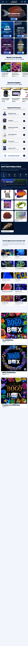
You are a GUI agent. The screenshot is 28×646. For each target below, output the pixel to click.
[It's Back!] (7, 29)
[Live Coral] (7, 46)
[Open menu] (3, 1)
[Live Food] (20, 46)
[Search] (6, 1)
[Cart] (25, 1)
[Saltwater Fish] (14, 13)
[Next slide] (25, 69)
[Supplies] (20, 29)
